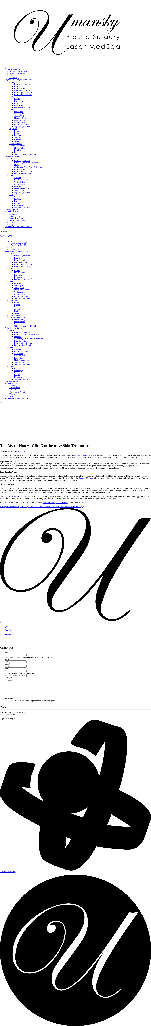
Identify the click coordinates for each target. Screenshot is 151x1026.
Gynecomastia (19, 122)
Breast (11, 82)
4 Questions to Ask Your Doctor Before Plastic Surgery (63, 507)
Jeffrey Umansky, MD (17, 73)
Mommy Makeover (21, 118)
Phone (7, 669)
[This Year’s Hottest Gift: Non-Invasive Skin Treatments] (29, 440)
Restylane (17, 135)
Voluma (17, 141)
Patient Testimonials (16, 218)
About (7, 628)
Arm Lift (17, 178)
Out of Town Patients (17, 220)
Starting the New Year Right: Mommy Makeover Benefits (21, 507)
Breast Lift (18, 86)
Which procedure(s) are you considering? (20, 673)
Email (7, 653)
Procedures (18, 80)
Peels (16, 152)
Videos (12, 222)
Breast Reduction (20, 88)
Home (7, 626)
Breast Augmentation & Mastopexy (27, 163)
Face (11, 97)
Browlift (17, 197)
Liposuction (18, 112)
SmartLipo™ (19, 114)
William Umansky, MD (18, 71)
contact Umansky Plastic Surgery (55, 503)
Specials (11, 210)
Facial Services (19, 150)
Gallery (13, 156)
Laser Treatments (15, 144)
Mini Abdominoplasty (22, 188)
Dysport (17, 133)
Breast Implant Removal (23, 93)
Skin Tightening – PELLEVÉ (25, 154)
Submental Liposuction (22, 207)
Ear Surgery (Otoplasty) (23, 107)
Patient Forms (14, 216)
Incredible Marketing (8, 872)
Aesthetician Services (17, 146)
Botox (16, 131)
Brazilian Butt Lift (21, 124)
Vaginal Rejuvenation (22, 127)
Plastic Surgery (20, 451)
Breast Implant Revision (23, 95)
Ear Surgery (18, 199)
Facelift (17, 99)
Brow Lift (18, 103)
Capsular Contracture (22, 90)
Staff (11, 76)
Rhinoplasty (18, 105)
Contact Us (18, 227)
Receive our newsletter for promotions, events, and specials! (34, 701)
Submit (3, 707)
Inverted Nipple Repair (22, 173)
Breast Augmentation (22, 84)
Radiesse (17, 139)
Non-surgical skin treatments (11, 496)
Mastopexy (18, 165)
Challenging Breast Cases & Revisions (28, 167)
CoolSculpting (19, 120)
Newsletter (9, 698)
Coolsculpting (19, 182)
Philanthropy (14, 78)
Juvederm (17, 137)
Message (8, 678)
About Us (12, 69)
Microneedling (19, 148)
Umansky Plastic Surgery (84, 455)
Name (7, 659)
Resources (11, 212)
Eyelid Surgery (19, 101)
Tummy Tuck (19, 116)
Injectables (13, 129)
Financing (13, 214)
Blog (11, 225)
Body (11, 110)
